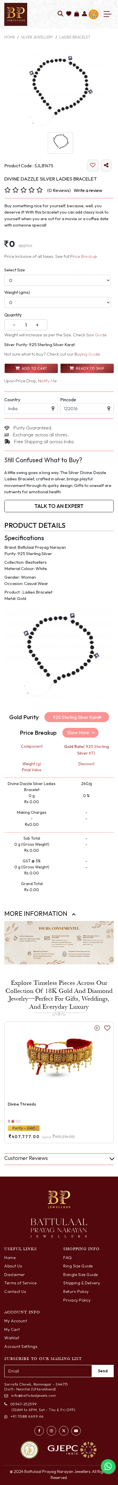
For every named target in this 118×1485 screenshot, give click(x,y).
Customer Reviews (26, 1158)
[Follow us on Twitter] (63, 1431)
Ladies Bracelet (75, 37)
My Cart (12, 1329)
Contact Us (15, 1291)
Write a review (88, 190)
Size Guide (96, 334)
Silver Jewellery (37, 37)
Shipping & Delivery (81, 1283)
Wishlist (11, 1337)
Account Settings (20, 1346)
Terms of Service (20, 1283)
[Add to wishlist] (68, 14)
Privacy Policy (77, 1300)
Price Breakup (83, 256)
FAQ (67, 1257)
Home (9, 37)
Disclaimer (14, 1274)
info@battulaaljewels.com (33, 1395)
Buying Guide (87, 354)
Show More (78, 732)
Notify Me (47, 380)
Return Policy (76, 1291)
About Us (13, 1266)
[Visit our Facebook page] (39, 1431)
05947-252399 (23, 1404)
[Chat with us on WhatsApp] (108, 1466)
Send (103, 1370)
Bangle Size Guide (80, 1274)
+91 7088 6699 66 (27, 1416)
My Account (15, 1320)
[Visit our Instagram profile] (51, 1431)
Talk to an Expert (59, 506)
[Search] (61, 14)
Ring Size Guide (78, 1266)
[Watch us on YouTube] (76, 1431)
